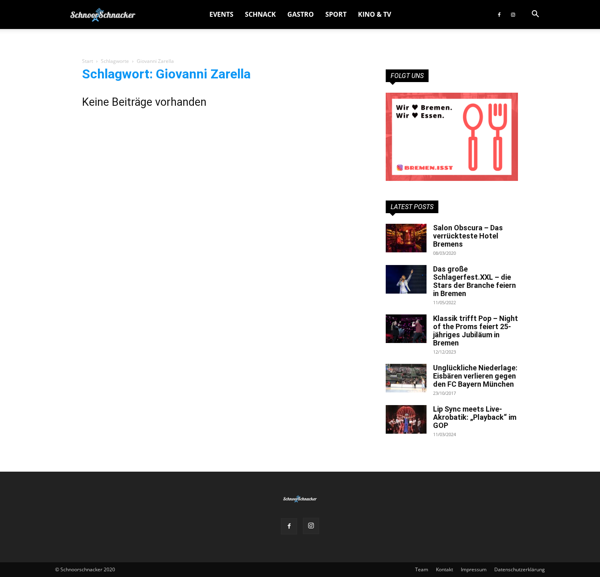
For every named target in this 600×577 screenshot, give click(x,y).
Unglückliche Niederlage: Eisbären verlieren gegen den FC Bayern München (475, 375)
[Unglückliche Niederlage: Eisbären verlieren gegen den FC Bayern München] (406, 378)
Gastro (300, 14)
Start (87, 61)
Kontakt (444, 569)
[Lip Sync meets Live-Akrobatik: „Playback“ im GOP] (406, 419)
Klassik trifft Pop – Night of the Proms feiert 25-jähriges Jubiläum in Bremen (475, 330)
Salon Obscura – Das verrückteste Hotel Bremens (468, 235)
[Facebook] (499, 14)
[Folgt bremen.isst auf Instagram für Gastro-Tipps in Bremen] (452, 137)
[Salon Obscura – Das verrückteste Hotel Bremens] (406, 238)
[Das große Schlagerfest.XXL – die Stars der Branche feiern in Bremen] (406, 279)
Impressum (474, 569)
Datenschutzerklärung (519, 569)
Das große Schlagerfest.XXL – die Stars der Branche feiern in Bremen (474, 281)
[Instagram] (513, 14)
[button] (535, 15)
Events (221, 14)
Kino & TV (374, 14)
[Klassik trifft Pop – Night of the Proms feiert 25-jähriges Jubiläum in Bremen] (406, 328)
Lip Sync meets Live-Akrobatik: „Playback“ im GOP (474, 417)
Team (421, 569)
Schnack (260, 14)
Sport (336, 14)
